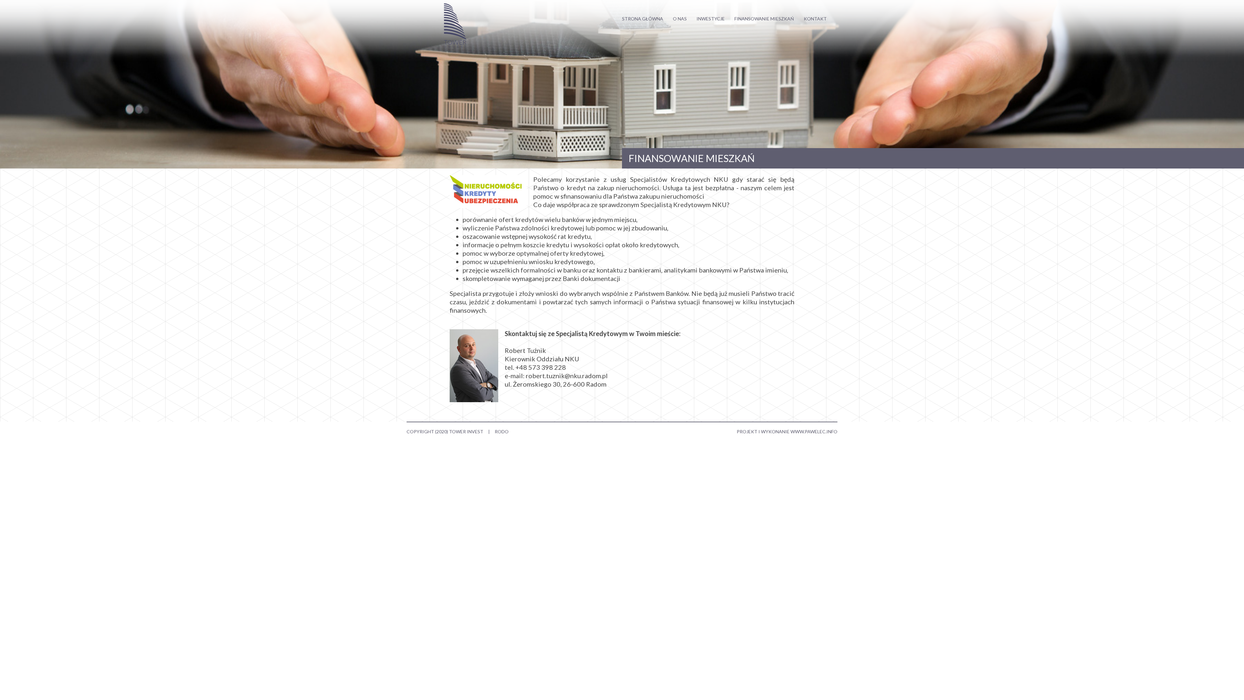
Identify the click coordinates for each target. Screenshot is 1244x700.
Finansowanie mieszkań (764, 18)
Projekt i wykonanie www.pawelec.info (787, 431)
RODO (502, 431)
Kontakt (815, 18)
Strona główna (642, 18)
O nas (680, 18)
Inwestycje (711, 18)
